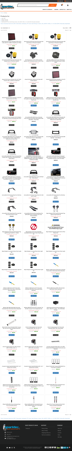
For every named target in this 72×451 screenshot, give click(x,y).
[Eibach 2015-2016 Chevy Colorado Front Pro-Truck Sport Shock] (56, 380)
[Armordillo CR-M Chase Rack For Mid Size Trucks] (11, 190)
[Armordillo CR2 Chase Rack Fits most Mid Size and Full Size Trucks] (11, 208)
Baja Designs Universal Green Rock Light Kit (55, 252)
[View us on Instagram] (12, 447)
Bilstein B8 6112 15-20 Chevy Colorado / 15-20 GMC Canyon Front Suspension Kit (33, 308)
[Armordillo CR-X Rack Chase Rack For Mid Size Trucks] (33, 190)
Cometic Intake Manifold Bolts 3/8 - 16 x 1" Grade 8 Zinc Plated (33, 367)
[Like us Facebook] (7, 447)
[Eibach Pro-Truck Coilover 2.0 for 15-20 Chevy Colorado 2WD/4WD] (56, 399)
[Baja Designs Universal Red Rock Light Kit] (11, 265)
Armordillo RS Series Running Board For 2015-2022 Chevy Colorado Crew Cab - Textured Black (33, 214)
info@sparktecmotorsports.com (13, 436)
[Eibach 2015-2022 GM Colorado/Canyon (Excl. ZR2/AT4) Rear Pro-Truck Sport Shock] (33, 399)
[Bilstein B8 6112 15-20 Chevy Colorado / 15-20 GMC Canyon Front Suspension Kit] (33, 302)
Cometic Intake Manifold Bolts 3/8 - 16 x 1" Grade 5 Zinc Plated (11, 367)
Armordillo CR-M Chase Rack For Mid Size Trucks (11, 196)
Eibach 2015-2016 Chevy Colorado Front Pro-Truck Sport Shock (56, 385)
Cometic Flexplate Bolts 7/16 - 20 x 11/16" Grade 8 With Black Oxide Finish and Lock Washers (55, 348)
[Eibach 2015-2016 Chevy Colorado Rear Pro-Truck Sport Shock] (11, 399)
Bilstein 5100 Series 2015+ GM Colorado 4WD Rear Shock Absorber (56, 288)
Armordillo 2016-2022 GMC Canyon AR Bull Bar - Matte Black (33, 177)
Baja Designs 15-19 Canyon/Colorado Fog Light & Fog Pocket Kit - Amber (11, 232)
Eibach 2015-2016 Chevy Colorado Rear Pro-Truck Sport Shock (11, 405)
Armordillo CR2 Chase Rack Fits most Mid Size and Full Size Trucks (11, 214)
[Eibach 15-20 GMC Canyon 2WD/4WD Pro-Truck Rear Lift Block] (56, 361)
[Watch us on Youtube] (9, 447)
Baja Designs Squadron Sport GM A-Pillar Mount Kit (55, 232)
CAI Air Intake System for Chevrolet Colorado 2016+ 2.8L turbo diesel (56, 328)
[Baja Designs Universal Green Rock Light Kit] (56, 246)
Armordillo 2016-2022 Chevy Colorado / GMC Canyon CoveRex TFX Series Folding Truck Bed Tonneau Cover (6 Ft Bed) (11, 178)
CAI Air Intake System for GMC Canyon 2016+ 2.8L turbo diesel (34, 347)
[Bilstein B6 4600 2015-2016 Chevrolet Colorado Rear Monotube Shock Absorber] (11, 302)
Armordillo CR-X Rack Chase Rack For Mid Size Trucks (33, 196)
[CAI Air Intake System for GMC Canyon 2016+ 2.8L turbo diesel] (33, 342)
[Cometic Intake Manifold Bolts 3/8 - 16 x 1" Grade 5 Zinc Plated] (11, 361)
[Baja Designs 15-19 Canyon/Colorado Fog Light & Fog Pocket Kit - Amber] (11, 227)
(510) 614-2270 (9, 432)
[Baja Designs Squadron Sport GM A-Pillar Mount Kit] (56, 227)
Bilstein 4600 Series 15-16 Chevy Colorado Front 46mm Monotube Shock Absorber (55, 270)
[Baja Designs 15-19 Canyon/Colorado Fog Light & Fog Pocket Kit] (56, 208)
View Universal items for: (35, 418)
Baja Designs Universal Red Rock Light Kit (11, 269)
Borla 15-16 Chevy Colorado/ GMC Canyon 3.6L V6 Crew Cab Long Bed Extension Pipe (11, 328)
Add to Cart (11, 183)
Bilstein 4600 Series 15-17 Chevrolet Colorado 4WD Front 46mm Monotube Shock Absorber (11, 289)
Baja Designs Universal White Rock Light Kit (33, 270)
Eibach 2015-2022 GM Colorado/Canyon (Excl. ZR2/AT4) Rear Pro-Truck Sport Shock (34, 405)
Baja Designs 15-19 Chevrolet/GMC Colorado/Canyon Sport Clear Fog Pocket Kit (33, 233)
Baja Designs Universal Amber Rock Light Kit (11, 252)
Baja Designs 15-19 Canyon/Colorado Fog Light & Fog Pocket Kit (55, 214)
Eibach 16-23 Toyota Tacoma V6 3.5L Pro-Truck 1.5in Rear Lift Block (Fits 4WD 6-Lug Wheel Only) (33, 386)
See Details (33, 183)
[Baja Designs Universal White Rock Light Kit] (33, 265)
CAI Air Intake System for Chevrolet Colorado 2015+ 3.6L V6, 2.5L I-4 (33, 328)
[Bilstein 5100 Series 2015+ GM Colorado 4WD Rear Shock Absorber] (56, 283)
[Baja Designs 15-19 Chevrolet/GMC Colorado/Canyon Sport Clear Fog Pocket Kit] (33, 227)
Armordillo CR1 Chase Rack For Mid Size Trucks (56, 196)
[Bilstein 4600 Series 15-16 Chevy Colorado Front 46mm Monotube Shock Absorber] (56, 265)
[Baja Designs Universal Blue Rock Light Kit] (33, 246)
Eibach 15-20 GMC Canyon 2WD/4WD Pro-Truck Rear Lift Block (55, 367)
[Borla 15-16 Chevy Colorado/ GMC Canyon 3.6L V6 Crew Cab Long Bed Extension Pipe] (11, 322)
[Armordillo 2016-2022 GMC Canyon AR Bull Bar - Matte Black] (33, 172)
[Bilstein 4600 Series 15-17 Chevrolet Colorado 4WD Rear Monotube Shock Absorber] (33, 283)
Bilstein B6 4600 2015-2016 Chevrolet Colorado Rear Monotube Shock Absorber (11, 308)
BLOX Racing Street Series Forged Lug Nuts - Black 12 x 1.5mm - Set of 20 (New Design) (56, 308)
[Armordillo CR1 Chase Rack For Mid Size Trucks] (56, 190)
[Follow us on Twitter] (14, 447)
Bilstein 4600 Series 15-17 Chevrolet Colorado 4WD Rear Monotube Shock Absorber (33, 289)
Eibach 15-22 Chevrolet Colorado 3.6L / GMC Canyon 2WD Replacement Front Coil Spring (11, 386)
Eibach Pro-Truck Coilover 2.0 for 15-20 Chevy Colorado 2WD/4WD (56, 405)
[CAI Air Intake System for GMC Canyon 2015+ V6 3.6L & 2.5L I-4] (11, 342)
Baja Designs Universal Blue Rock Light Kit (34, 252)
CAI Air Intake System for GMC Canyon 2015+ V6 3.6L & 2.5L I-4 (11, 347)
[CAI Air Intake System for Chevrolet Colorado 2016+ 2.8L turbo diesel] (56, 322)
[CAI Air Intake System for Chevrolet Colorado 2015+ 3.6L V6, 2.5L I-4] (33, 322)
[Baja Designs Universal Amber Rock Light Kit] (11, 246)
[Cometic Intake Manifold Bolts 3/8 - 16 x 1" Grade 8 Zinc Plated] (33, 361)
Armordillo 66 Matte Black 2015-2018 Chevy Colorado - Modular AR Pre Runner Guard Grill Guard (55, 178)
